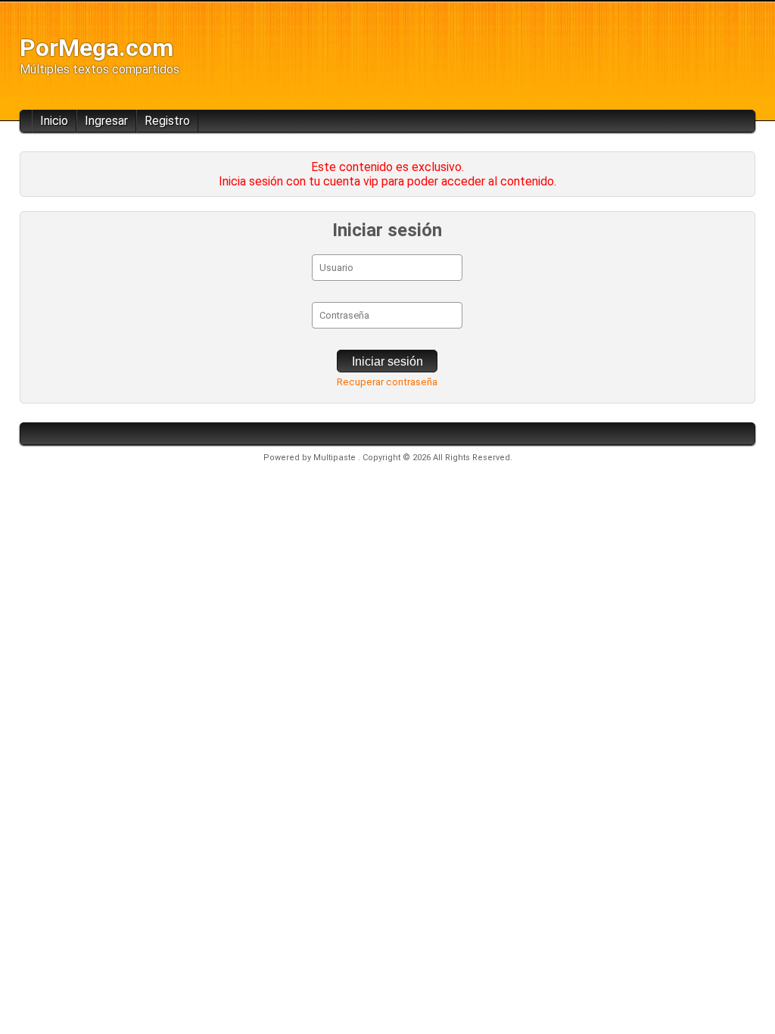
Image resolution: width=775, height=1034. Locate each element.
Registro (167, 121)
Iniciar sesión (387, 361)
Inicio (54, 121)
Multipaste (335, 457)
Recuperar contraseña (387, 382)
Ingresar (106, 121)
